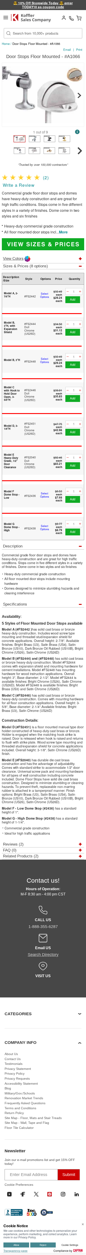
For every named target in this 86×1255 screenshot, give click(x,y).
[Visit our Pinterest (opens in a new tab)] (49, 1194)
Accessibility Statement (21, 1083)
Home (6, 43)
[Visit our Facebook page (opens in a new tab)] (22, 1194)
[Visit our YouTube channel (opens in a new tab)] (9, 1194)
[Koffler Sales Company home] (32, 18)
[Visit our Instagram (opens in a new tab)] (63, 1194)
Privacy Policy (15, 1073)
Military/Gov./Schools (20, 1093)
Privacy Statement (18, 1069)
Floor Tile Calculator (19, 1128)
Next (79, 95)
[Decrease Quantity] (67, 291)
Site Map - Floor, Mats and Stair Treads (33, 1118)
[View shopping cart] (78, 17)
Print (79, 49)
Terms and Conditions (20, 1108)
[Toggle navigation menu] (5, 17)
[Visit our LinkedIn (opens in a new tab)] (76, 1194)
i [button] (77, 132)
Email (67, 49)
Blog (8, 1088)
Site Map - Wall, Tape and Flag (27, 1123)
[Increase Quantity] (80, 291)
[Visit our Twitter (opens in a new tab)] (36, 1194)
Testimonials (13, 1064)
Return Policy (14, 1113)
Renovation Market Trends (24, 1098)
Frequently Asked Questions (25, 1103)
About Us (11, 1054)
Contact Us (13, 1059)
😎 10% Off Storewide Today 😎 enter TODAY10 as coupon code (43, 5)
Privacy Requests (17, 1078)
